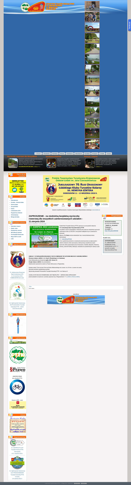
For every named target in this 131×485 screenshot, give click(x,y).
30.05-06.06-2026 (17, 308)
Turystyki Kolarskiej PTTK (17, 474)
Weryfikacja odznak (16, 232)
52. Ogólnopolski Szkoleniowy (17, 471)
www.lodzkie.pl (96, 210)
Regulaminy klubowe (16, 212)
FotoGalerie (69, 153)
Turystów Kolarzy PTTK (17, 449)
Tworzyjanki (17, 451)
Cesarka (17, 476)
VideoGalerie (78, 153)
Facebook (87, 153)
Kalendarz (55, 153)
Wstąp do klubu (15, 217)
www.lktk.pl (76, 483)
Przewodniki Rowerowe (17, 234)
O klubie (102, 153)
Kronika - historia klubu (17, 202)
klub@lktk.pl (83, 483)
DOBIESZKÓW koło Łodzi (17, 278)
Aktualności (46, 153)
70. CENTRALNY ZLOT (17, 447)
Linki (12, 238)
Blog (30, 286)
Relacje (62, 153)
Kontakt (109, 153)
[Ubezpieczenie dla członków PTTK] (17, 394)
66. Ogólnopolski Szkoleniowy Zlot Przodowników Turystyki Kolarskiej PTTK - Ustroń (17, 304)
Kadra (12, 208)
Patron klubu (14, 204)
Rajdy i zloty (14, 228)
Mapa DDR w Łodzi (16, 236)
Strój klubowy (14, 215)
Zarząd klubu (14, 206)
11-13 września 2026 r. (17, 276)
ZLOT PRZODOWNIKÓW (17, 473)
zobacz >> (36, 166)
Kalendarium (14, 200)
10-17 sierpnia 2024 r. (17, 453)
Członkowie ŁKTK (16, 210)
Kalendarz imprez (16, 226)
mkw (45, 223)
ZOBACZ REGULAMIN (73, 276)
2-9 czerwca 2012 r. (17, 478)
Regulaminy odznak (16, 230)
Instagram (95, 153)
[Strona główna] (48, 11)
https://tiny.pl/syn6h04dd (111, 231)
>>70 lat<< (38, 153)
